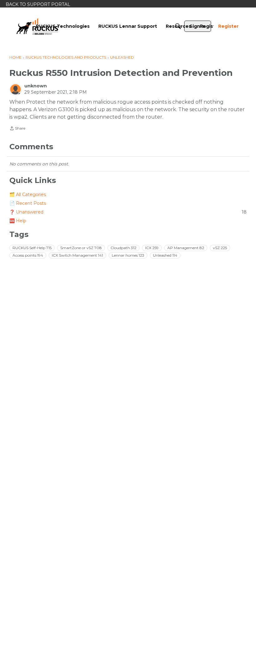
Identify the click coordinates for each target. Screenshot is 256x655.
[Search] (178, 26)
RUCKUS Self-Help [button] (32, 247)
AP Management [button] (185, 247)
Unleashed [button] (165, 255)
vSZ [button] (220, 247)
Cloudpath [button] (123, 247)
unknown (35, 86)
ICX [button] (152, 247)
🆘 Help (17, 221)
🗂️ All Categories (27, 194)
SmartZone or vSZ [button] (81, 247)
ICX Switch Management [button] (77, 255)
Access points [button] (27, 255)
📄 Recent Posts (27, 203)
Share (17, 129)
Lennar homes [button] (128, 255)
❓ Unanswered (128, 212)
